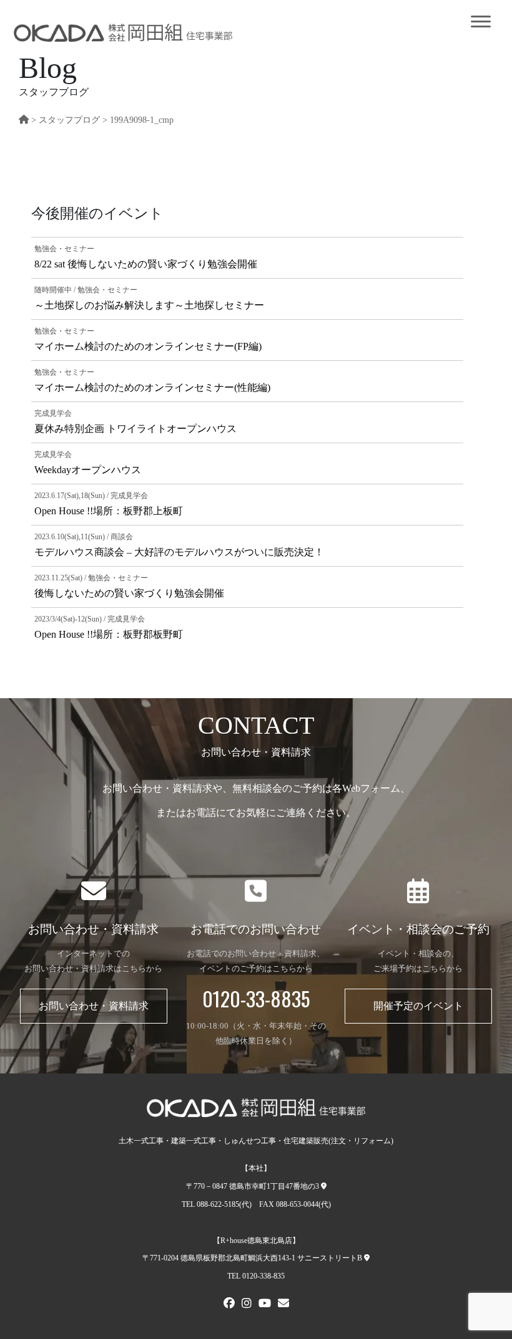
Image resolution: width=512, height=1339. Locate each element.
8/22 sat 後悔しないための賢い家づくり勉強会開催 (145, 264)
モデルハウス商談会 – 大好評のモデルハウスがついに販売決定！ (179, 552)
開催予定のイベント (418, 1006)
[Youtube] (264, 1304)
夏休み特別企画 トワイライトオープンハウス (135, 428)
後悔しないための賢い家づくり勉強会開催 (129, 593)
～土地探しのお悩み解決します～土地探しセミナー (149, 305)
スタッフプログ (69, 120)
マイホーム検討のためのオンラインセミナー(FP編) (148, 346)
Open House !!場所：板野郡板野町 (108, 634)
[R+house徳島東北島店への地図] (367, 1258)
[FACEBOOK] (229, 1304)
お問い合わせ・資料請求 (94, 1006)
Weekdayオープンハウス (87, 469)
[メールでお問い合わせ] (283, 1304)
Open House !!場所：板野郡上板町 (108, 511)
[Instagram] (246, 1304)
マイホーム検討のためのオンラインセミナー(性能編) (152, 387)
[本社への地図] (324, 1186)
